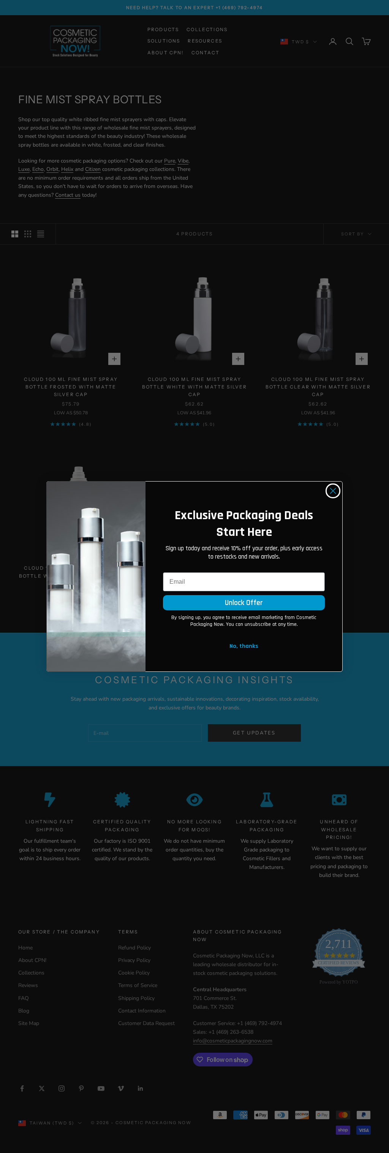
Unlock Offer (244, 603)
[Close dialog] (333, 491)
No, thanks (243, 646)
